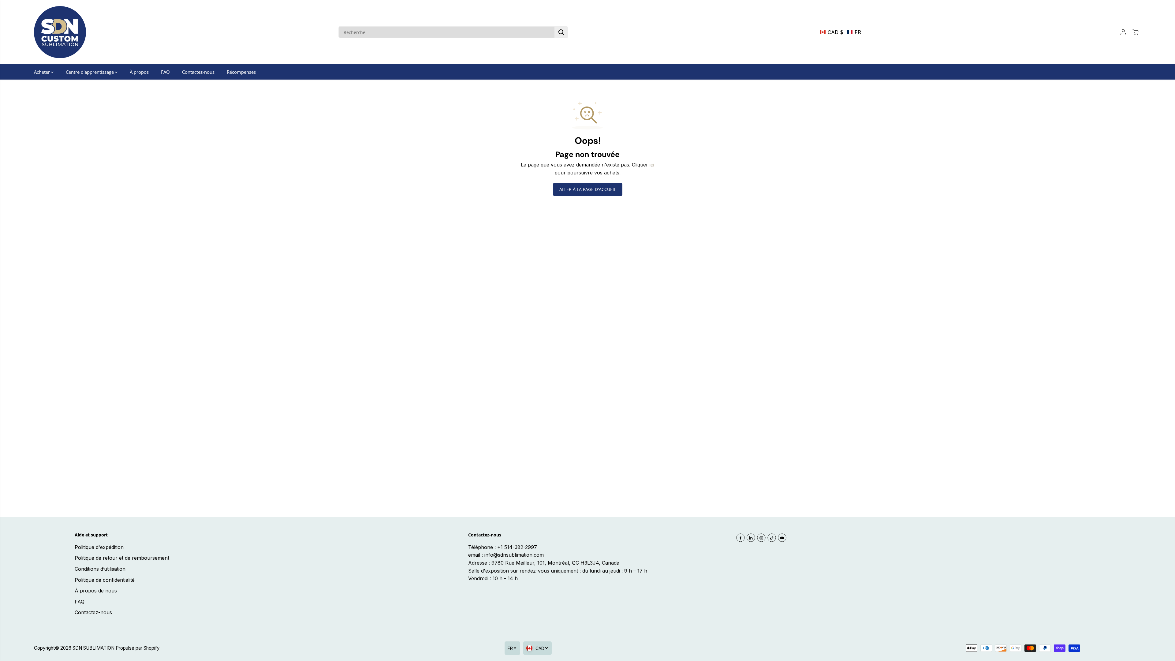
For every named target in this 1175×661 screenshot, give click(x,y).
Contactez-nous (198, 72)
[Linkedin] (751, 537)
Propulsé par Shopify (138, 648)
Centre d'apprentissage (90, 72)
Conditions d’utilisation (100, 569)
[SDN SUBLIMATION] (60, 32)
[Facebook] (740, 537)
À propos (139, 72)
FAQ (165, 72)
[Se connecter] (1123, 32)
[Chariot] (1135, 32)
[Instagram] (761, 537)
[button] (840, 32)
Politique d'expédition (99, 547)
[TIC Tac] (772, 537)
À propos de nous (96, 591)
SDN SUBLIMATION (93, 648)
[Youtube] (782, 537)
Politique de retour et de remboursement (122, 558)
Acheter (42, 72)
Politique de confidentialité (105, 580)
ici (652, 165)
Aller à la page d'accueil (587, 189)
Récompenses (241, 72)
